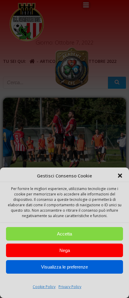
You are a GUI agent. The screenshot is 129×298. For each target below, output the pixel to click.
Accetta (64, 233)
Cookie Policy (44, 286)
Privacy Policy (69, 286)
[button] (120, 176)
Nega (64, 250)
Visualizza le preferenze (64, 266)
